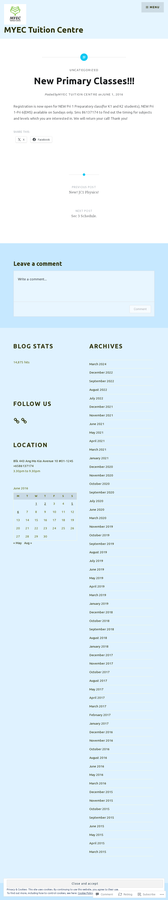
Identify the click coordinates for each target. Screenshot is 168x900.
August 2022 (98, 389)
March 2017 (97, 706)
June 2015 (96, 826)
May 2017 (96, 689)
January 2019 (99, 603)
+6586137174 (23, 466)
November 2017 (101, 663)
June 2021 (96, 424)
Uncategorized (84, 70)
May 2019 (96, 578)
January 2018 (99, 646)
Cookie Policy (85, 893)
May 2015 (96, 834)
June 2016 (96, 766)
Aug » (28, 543)
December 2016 (101, 732)
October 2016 (99, 749)
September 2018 (101, 629)
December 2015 (101, 792)
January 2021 (99, 458)
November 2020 (101, 475)
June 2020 (96, 509)
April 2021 (97, 441)
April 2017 (97, 697)
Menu (154, 7)
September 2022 (101, 381)
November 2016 (101, 740)
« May (17, 543)
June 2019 (96, 569)
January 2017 (99, 723)
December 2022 (101, 372)
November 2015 (101, 800)
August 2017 (98, 680)
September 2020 (101, 492)
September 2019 (101, 543)
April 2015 (97, 843)
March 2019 (97, 595)
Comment (140, 309)
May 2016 (96, 774)
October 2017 (99, 672)
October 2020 (99, 483)
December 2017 (101, 655)
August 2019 (98, 552)
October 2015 (99, 809)
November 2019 (101, 526)
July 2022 (96, 398)
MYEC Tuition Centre (43, 29)
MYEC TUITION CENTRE (78, 94)
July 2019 (96, 560)
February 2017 (100, 715)
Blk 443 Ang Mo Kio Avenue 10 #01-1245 (43, 461)
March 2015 (97, 851)
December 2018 (101, 612)
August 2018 (98, 638)
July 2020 (96, 501)
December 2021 (101, 406)
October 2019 (99, 535)
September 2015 (101, 817)
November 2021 (101, 415)
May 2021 (96, 432)
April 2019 (97, 586)
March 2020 (97, 518)
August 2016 (98, 757)
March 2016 (97, 783)
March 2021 (97, 449)
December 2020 (101, 466)
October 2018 (99, 621)
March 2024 (97, 364)
